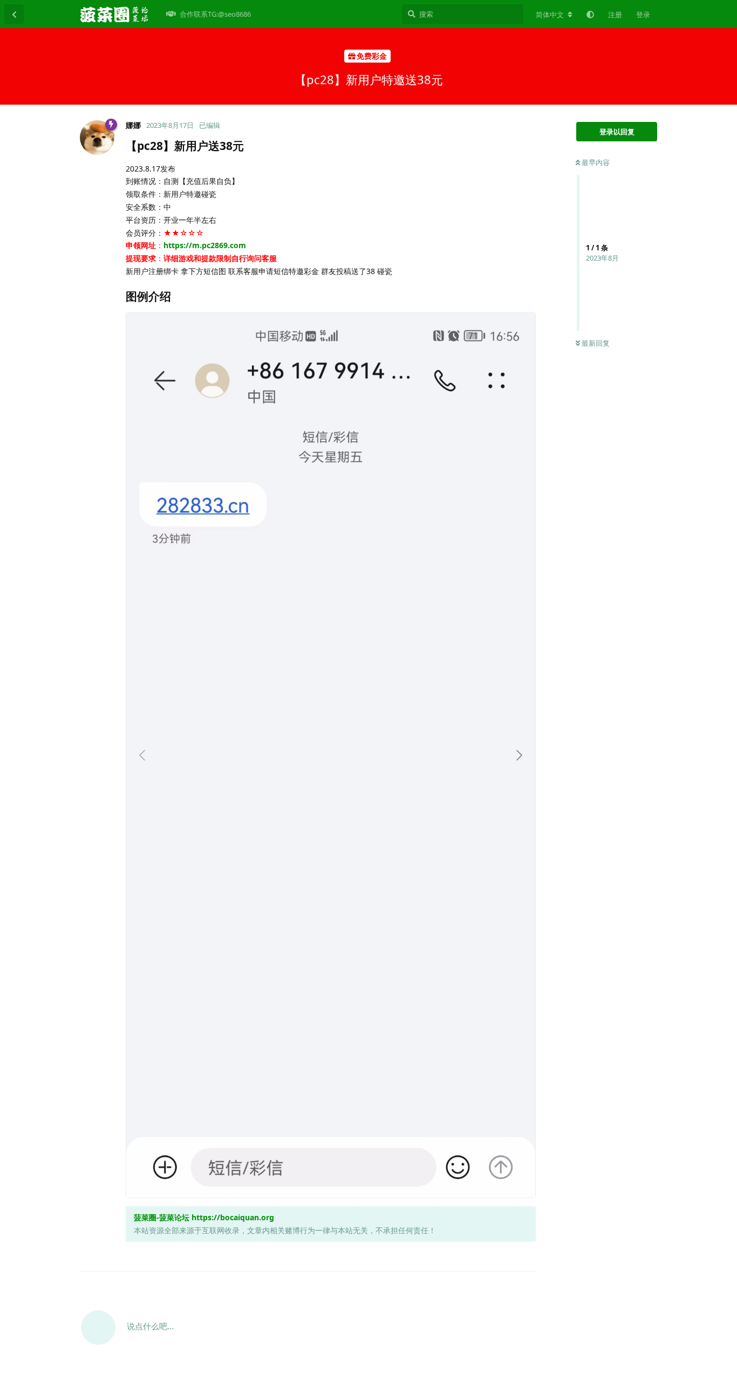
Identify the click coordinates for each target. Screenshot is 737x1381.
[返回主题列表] (14, 14)
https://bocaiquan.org (233, 1217)
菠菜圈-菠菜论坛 (161, 1217)
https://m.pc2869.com (204, 245)
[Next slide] (518, 755)
